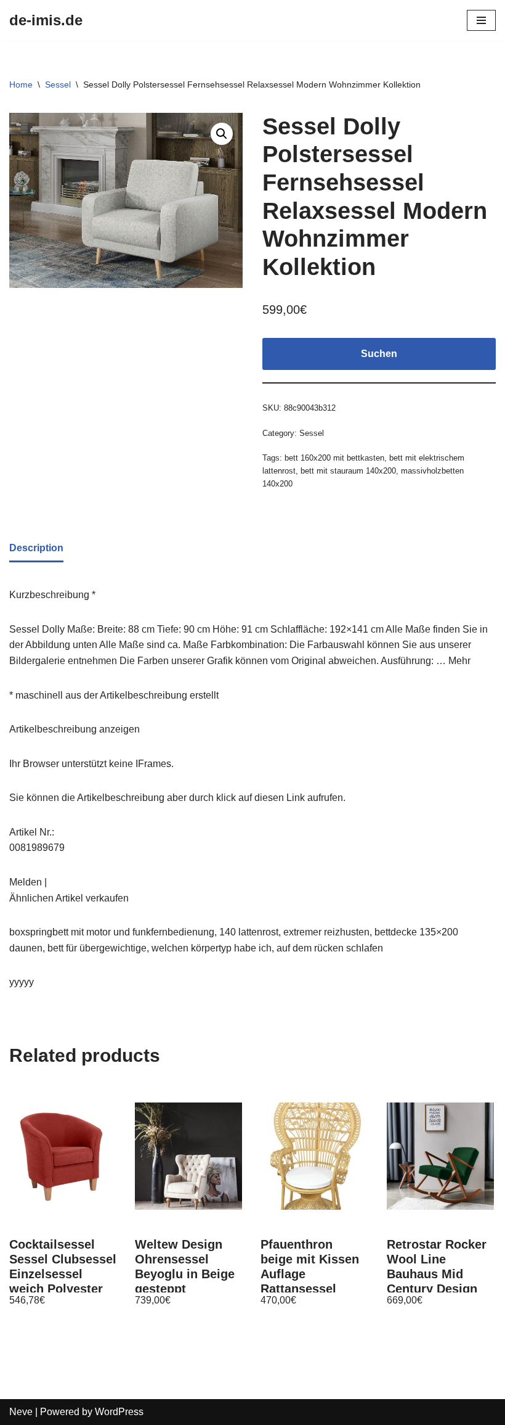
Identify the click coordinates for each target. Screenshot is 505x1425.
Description (36, 548)
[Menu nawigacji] (481, 20)
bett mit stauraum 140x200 (348, 470)
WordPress (119, 1412)
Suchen (379, 353)
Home (21, 84)
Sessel (58, 84)
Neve (21, 1412)
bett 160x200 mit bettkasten (334, 457)
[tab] (36, 549)
